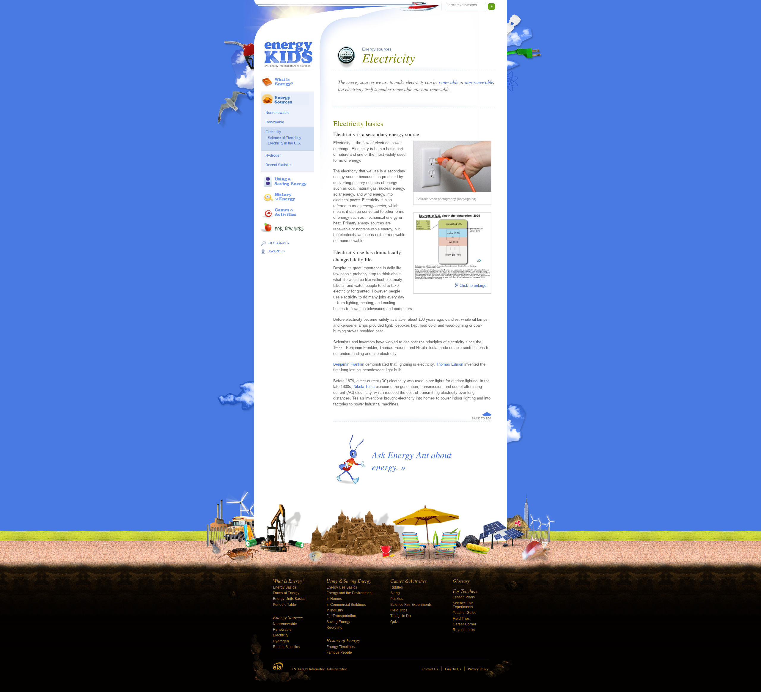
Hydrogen (273, 155)
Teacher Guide (465, 613)
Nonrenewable (277, 113)
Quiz (394, 622)
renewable (448, 82)
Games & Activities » (287, 218)
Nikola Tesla (364, 386)
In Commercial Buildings (346, 605)
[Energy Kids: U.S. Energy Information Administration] (287, 53)
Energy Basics (284, 587)
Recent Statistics (278, 165)
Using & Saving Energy (348, 581)
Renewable (274, 122)
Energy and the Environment (349, 593)
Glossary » (278, 243)
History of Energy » (287, 202)
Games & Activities (408, 581)
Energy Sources (288, 617)
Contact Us (430, 668)
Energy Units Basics (289, 599)
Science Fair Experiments (411, 605)
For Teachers (465, 591)
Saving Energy (338, 622)
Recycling (334, 627)
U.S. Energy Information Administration (319, 668)
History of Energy (343, 640)
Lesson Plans (464, 597)
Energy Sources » (287, 102)
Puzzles (396, 599)
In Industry (334, 610)
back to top (481, 418)
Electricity (273, 132)
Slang (395, 593)
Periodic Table (284, 605)
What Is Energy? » (287, 87)
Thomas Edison (449, 364)
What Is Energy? (288, 581)
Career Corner (464, 624)
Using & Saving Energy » (287, 187)
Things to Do (400, 616)
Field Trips (398, 610)
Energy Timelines (340, 647)
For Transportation (341, 616)
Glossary (461, 581)
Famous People (339, 652)
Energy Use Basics (341, 587)
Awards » (276, 251)
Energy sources (376, 49)
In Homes (334, 599)
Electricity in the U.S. (284, 143)
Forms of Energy (286, 593)
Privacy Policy (478, 668)
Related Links (464, 630)
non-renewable (479, 82)
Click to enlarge (473, 285)
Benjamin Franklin (348, 364)
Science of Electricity (284, 138)
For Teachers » (287, 234)
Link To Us (453, 668)
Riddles (396, 587)
